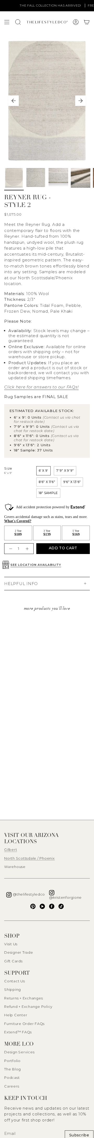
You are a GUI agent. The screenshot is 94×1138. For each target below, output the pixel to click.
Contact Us (14, 981)
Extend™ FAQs (18, 1032)
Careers (11, 1086)
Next (80, 100)
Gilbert (10, 849)
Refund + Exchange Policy (28, 1006)
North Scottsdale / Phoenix (29, 858)
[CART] (86, 22)
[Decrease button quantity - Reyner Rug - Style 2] (10, 548)
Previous (13, 100)
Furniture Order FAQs (24, 1024)
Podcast (12, 1077)
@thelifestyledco (29, 894)
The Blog (12, 1069)
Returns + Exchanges (23, 998)
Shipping (12, 989)
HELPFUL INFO (21, 583)
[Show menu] (7, 22)
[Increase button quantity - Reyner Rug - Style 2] (28, 548)
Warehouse (15, 867)
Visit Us (10, 944)
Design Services (19, 1052)
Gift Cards (13, 961)
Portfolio (12, 1061)
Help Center (15, 1015)
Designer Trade (18, 952)
